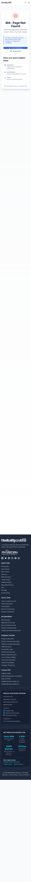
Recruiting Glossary (7, 585)
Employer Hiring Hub (7, 665)
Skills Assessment (6, 604)
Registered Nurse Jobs (8, 622)
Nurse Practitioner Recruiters (10, 641)
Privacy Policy (5, 593)
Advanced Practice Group (12, 713)
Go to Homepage (16, 48)
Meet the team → (18, 764)
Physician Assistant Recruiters (10, 644)
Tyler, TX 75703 (5, 679)
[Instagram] (12, 558)
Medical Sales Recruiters (9, 655)
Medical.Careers (7, 704)
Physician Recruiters (7, 639)
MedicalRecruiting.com (9, 699)
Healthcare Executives (8, 652)
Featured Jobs (5, 606)
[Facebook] (9, 558)
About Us (4, 574)
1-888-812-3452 (6, 673)
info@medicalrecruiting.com (10, 681)
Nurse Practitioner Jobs (8, 625)
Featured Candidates (7, 662)
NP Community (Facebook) (12, 721)
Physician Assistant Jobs (8, 628)
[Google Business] (19, 558)
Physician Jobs (5, 620)
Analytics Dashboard (7, 612)
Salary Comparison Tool (8, 601)
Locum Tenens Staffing (8, 657)
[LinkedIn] (2, 558)
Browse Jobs (17, 51)
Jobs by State (5, 569)
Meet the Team (6, 577)
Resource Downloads (8, 609)
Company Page (9, 710)
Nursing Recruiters (7, 649)
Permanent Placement (8, 660)
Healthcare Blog (6, 582)
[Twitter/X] (6, 558)
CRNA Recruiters (6, 647)
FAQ (2, 587)
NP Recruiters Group (11, 715)
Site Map (4, 590)
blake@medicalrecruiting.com (11, 761)
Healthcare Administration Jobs (11, 630)
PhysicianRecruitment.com (10, 702)
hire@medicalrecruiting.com (10, 684)
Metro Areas (5, 572)
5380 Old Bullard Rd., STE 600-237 (11, 676)
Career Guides (5, 580)
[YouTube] (16, 558)
